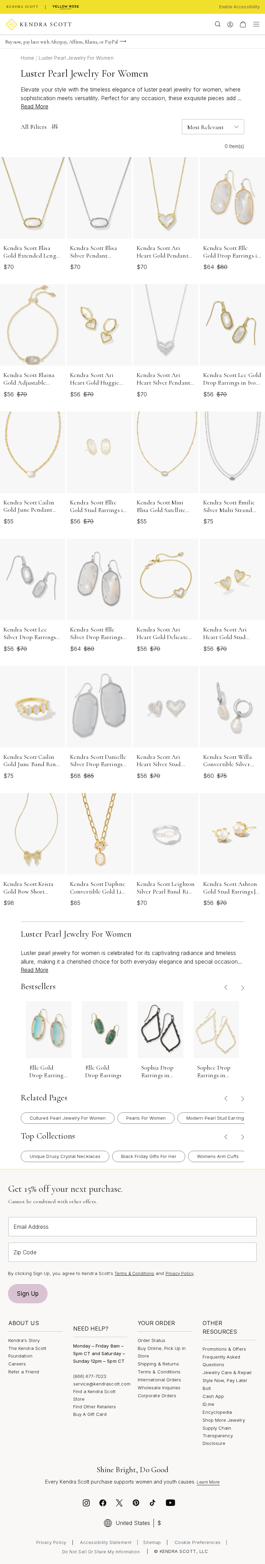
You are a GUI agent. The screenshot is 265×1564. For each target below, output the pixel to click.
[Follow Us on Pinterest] (135, 1503)
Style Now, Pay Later (225, 1380)
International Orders (159, 1379)
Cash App (213, 1396)
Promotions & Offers (224, 1349)
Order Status (151, 1340)
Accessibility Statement (106, 1542)
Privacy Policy (180, 1273)
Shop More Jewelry (224, 1420)
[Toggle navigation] (254, 24)
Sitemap (152, 1542)
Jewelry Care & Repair (227, 1372)
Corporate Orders (157, 1395)
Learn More (208, 1482)
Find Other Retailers (94, 1406)
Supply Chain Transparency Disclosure (218, 1435)
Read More (34, 106)
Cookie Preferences (198, 1542)
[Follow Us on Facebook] (102, 1503)
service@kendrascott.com (102, 1384)
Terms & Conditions (134, 1273)
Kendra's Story (24, 1340)
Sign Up (28, 1293)
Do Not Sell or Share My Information (101, 1551)
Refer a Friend (23, 1371)
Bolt (207, 1388)
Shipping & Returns (158, 1364)
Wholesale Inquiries (159, 1387)
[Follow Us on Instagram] (86, 1503)
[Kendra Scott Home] (22, 7)
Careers (17, 1364)
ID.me (208, 1404)
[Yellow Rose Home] (66, 7)
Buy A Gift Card (90, 1414)
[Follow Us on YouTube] (170, 1503)
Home (28, 58)
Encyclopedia (217, 1412)
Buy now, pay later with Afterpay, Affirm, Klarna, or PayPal (61, 42)
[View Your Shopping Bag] (242, 24)
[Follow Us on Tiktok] (152, 1503)
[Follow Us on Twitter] (120, 1503)
